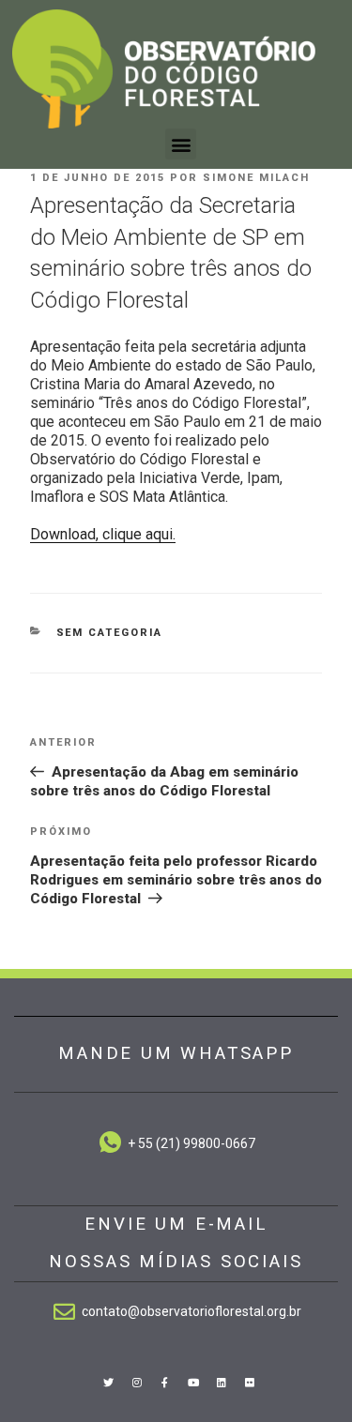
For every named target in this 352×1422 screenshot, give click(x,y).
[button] (180, 144)
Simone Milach (256, 178)
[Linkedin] (221, 1382)
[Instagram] (137, 1382)
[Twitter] (108, 1382)
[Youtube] (193, 1382)
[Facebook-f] (165, 1382)
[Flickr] (249, 1382)
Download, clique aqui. (103, 534)
